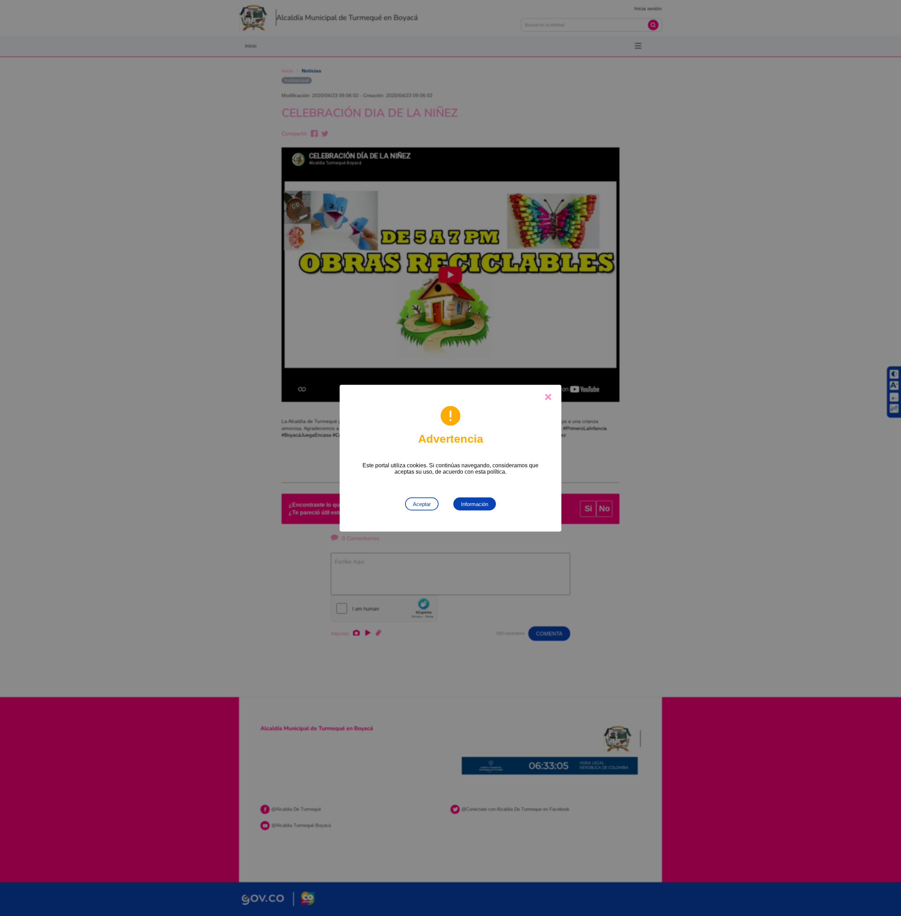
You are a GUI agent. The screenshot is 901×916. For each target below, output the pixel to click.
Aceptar (422, 504)
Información (474, 504)
